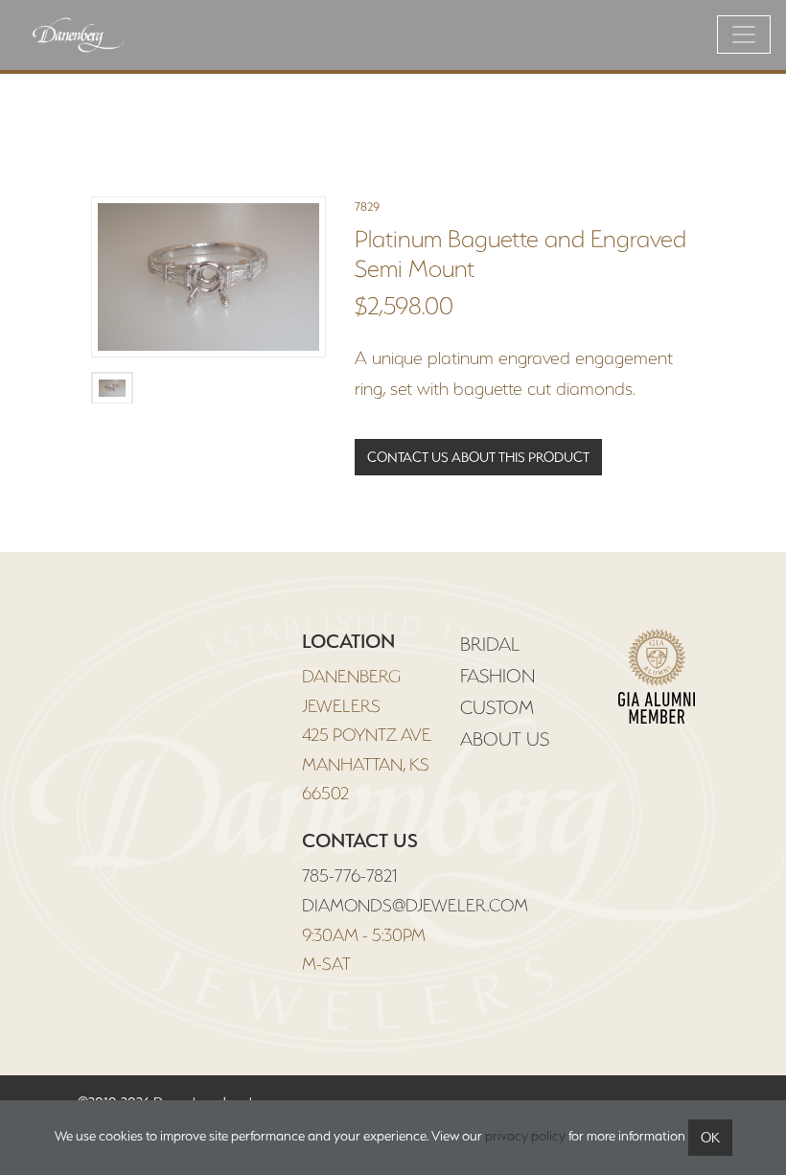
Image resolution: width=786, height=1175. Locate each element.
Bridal (490, 644)
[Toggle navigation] (744, 34)
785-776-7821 (349, 875)
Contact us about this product (478, 457)
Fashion (497, 675)
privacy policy (525, 1135)
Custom (497, 707)
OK (710, 1137)
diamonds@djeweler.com (415, 905)
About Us (504, 738)
